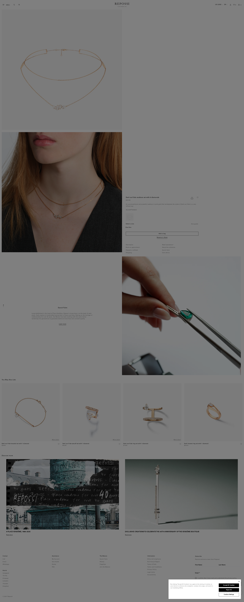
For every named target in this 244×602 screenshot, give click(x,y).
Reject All (229, 590)
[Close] (239, 581)
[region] (205, 589)
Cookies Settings (229, 594)
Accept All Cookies (228, 585)
